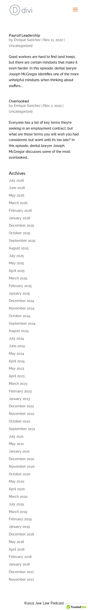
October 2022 (19, 421)
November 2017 (21, 579)
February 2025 (20, 286)
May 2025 (16, 263)
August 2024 (19, 331)
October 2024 (19, 316)
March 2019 (18, 512)
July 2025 (16, 256)
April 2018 (16, 549)
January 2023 (19, 399)
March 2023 (18, 384)
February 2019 (20, 519)
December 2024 (21, 301)
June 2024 (17, 346)
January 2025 (19, 293)
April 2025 (17, 271)
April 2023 (17, 376)
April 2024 (17, 361)
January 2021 (19, 451)
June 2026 (17, 188)
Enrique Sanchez (27, 40)
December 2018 (21, 534)
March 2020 (18, 497)
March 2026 (18, 203)
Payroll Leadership (24, 35)
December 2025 (21, 225)
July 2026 (16, 180)
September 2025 (22, 241)
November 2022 (21, 414)
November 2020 (22, 466)
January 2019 (19, 527)
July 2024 (16, 338)
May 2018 (16, 542)
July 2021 (16, 436)
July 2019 (16, 504)
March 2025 (18, 278)
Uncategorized (21, 46)
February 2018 (20, 557)
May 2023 (16, 368)
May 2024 (16, 353)
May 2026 (16, 195)
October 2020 (20, 474)
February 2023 (20, 391)
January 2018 (19, 564)
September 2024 (22, 323)
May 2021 (16, 444)
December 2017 (21, 572)
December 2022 (21, 406)
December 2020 (21, 459)
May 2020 (16, 481)
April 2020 (17, 489)
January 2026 (19, 218)
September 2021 (22, 429)
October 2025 (19, 233)
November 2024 (21, 308)
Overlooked (19, 101)
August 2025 (19, 248)
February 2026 (20, 210)
